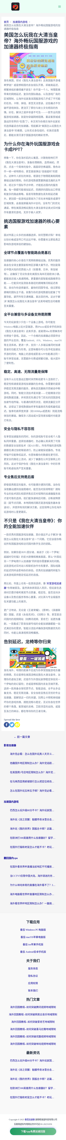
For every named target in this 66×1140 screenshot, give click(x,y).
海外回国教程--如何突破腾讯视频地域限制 (33, 1007)
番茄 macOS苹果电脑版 (33, 937)
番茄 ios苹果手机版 (33, 944)
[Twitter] (12, 724)
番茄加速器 (30, 1119)
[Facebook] (6, 724)
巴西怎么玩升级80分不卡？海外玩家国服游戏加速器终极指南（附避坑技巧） (33, 810)
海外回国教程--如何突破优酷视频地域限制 (33, 1036)
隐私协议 (33, 976)
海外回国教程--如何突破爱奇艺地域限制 (33, 1022)
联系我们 (33, 990)
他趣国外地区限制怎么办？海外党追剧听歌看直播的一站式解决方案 (33, 763)
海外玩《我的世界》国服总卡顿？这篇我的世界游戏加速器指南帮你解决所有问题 (33, 828)
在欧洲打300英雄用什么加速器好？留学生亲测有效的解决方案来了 (33, 838)
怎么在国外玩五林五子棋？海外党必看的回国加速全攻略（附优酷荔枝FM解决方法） (33, 790)
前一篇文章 (22, 737)
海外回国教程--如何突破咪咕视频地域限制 (33, 1044)
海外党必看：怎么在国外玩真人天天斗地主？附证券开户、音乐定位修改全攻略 (33, 754)
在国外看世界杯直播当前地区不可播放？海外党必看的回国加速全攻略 (33, 866)
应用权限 (33, 983)
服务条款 (33, 968)
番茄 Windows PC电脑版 (33, 929)
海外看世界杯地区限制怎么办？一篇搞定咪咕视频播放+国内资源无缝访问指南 (33, 903)
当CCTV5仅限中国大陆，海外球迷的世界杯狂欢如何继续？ (33, 876)
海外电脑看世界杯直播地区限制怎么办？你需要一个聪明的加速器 (33, 894)
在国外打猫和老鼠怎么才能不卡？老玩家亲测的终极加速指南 (33, 847)
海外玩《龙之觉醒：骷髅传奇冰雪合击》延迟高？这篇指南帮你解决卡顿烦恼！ (33, 819)
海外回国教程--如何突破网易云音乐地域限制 (33, 1014)
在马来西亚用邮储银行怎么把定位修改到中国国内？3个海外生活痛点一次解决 (33, 781)
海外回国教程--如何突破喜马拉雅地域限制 (33, 1029)
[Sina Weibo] (17, 724)
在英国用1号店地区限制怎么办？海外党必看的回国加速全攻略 (33, 772)
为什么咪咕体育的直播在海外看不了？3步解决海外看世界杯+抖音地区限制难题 (33, 885)
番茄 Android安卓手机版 (33, 952)
